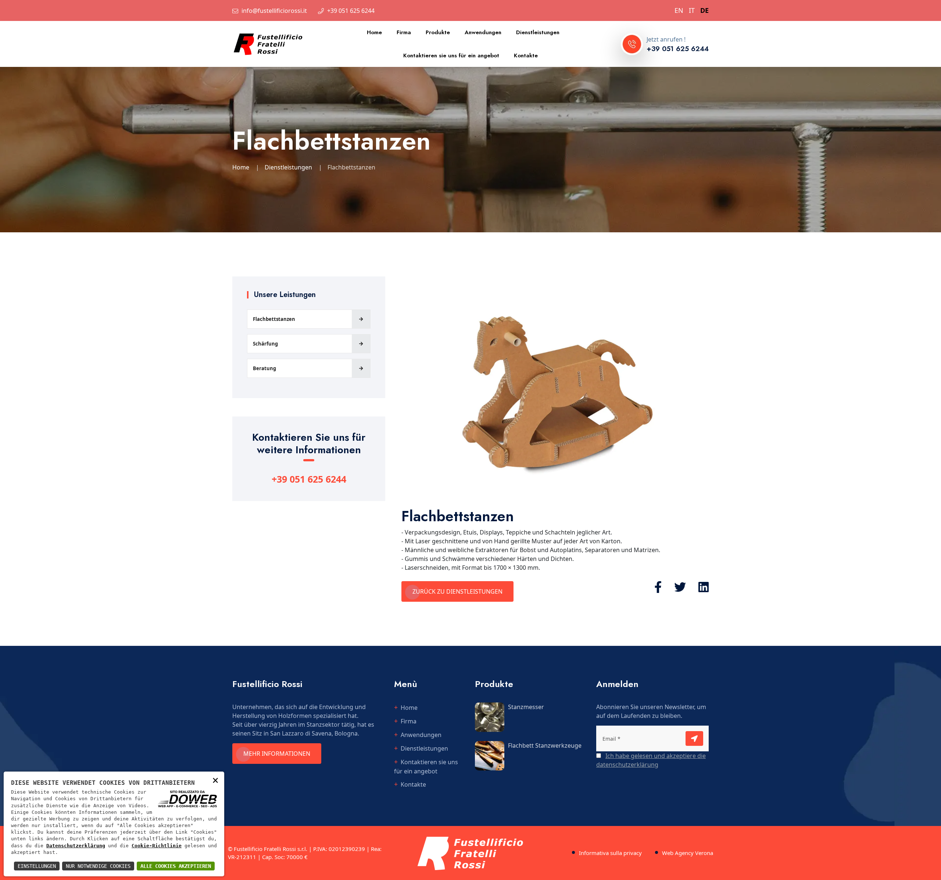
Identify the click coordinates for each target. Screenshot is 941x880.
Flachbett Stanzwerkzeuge (545, 745)
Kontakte (526, 55)
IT (692, 10)
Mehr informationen (276, 754)
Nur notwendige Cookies (98, 866)
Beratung (264, 368)
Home (374, 32)
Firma (404, 32)
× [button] (215, 779)
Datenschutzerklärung (75, 845)
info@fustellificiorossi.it (274, 11)
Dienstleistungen (537, 32)
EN (679, 10)
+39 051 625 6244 (351, 11)
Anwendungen (483, 32)
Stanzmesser (526, 707)
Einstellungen (37, 866)
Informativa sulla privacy (610, 852)
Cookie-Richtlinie (157, 845)
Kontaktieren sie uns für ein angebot (451, 55)
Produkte (438, 32)
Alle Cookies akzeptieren (175, 866)
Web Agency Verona (687, 852)
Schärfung (265, 343)
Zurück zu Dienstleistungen (457, 591)
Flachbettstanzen (274, 319)
